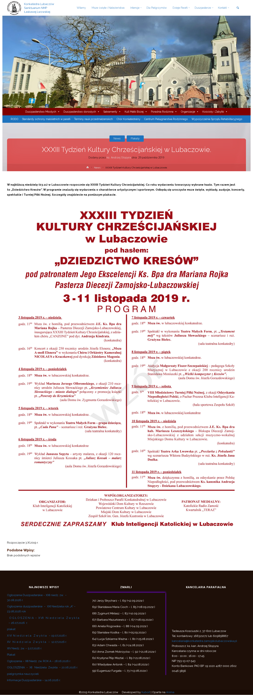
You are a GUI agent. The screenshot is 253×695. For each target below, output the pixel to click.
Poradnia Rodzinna (162, 111)
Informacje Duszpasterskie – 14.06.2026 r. (34, 680)
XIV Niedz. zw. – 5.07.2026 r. (24, 648)
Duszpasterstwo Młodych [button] (40, 111)
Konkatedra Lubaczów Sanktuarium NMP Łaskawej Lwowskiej (39, 7)
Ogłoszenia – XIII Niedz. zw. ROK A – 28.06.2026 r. (39, 661)
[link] (237, 8)
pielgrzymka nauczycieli (23, 674)
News (117, 138)
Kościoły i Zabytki (213, 111)
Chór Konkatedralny (128, 119)
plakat (11, 629)
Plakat (11, 654)
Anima (170, 692)
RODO (14, 119)
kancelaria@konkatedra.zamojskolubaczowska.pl (204, 641)
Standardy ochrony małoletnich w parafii (46, 119)
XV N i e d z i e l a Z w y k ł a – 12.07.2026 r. (37, 642)
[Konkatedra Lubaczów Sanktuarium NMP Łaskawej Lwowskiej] (14, 7)
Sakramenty (110, 111)
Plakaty (135, 138)
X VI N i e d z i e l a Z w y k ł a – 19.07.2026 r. (37, 635)
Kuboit (146, 692)
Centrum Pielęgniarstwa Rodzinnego (166, 119)
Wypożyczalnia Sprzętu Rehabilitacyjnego (217, 119)
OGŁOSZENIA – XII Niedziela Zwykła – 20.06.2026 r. (42, 667)
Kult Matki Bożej (134, 111)
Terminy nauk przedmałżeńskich (93, 119)
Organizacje (188, 111)
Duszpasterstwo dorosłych (80, 111)
